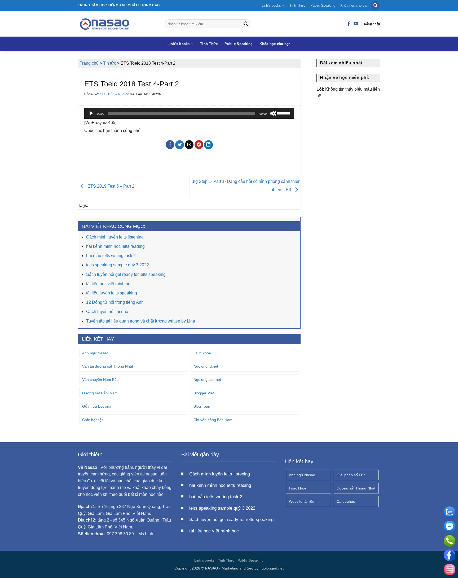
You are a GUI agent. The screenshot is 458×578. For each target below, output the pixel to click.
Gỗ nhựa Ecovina (96, 406)
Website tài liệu (301, 501)
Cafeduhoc (346, 501)
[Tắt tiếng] (273, 113)
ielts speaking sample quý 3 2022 (117, 265)
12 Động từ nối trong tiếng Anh (115, 302)
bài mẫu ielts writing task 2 (111, 255)
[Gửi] (245, 23)
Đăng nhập (372, 23)
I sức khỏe (202, 353)
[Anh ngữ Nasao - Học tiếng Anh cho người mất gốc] (117, 24)
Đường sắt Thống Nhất (356, 488)
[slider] (284, 113)
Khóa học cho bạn (354, 5)
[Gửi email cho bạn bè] (189, 144)
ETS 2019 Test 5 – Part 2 (110, 186)
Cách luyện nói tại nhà (107, 311)
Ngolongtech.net (207, 379)
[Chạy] (92, 113)
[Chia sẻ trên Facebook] (170, 144)
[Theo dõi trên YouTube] (356, 23)
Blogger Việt (203, 393)
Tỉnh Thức (297, 5)
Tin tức (109, 63)
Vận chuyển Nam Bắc (100, 379)
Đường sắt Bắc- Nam (100, 393)
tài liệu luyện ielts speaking (111, 293)
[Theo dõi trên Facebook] (349, 23)
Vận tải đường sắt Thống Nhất (107, 366)
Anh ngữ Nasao (95, 353)
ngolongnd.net (271, 568)
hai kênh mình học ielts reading (115, 246)
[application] (189, 113)
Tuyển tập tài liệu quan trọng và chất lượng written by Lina (140, 321)
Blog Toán (201, 406)
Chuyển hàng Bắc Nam (212, 420)
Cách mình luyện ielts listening (115, 237)
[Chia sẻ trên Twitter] (179, 144)
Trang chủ (89, 63)
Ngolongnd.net (205, 366)
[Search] (375, 5)
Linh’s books (271, 5)
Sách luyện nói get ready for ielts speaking (126, 274)
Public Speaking (322, 5)
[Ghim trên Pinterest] (199, 144)
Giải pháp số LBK (351, 475)
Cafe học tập (93, 420)
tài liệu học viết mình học (109, 283)
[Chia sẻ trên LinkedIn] (208, 144)
